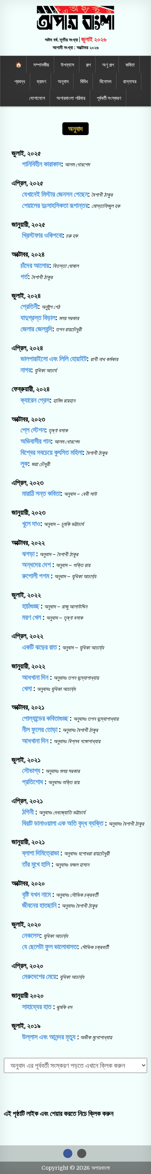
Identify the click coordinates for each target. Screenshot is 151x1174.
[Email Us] (82, 1153)
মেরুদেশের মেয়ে (38, 976)
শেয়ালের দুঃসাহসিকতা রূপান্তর (55, 205)
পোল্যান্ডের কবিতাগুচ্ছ (45, 718)
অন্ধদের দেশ (36, 564)
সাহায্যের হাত (37, 1007)
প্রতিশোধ (33, 782)
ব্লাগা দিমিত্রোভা (40, 853)
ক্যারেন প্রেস (35, 400)
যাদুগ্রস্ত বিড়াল (38, 318)
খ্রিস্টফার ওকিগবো (42, 235)
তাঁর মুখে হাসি (36, 864)
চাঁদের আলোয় (35, 265)
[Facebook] (68, 1153)
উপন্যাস (67, 64)
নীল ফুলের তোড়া (40, 729)
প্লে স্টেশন (33, 430)
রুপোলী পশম (36, 576)
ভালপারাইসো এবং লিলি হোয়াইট (54, 359)
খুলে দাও (30, 523)
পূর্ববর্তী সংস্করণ (109, 97)
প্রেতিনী (29, 306)
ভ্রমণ (41, 81)
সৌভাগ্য (31, 770)
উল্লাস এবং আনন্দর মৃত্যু (49, 1037)
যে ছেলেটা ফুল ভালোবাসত (49, 947)
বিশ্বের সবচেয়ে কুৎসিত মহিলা (51, 452)
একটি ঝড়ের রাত (39, 647)
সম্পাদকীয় (41, 64)
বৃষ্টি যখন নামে (36, 894)
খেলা (27, 688)
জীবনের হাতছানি (39, 905)
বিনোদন (106, 81)
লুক (24, 463)
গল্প (88, 64)
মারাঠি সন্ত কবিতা (40, 493)
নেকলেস (30, 935)
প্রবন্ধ (19, 81)
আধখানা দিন (35, 677)
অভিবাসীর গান (36, 441)
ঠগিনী (28, 812)
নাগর (26, 370)
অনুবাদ (63, 81)
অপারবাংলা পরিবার (71, 97)
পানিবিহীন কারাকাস (41, 164)
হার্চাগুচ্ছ (31, 606)
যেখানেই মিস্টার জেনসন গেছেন (55, 194)
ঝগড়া (28, 554)
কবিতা (130, 64)
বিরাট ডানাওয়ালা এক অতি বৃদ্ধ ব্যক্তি (63, 823)
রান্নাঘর (129, 81)
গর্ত (24, 277)
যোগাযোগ (37, 97)
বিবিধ (84, 81)
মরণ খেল (32, 617)
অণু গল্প (108, 64)
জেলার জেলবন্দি (36, 329)
